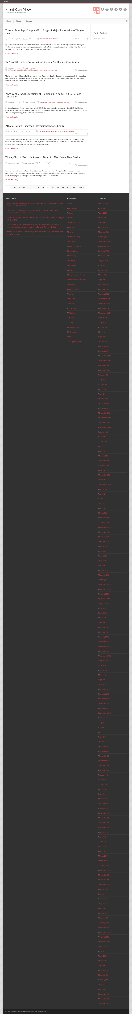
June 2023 (103, 384)
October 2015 (104, 822)
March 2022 (103, 456)
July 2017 (102, 722)
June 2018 (103, 670)
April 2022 (102, 451)
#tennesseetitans (54, 163)
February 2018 (104, 689)
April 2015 (102, 851)
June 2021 (103, 499)
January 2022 (104, 465)
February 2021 (104, 518)
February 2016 (104, 803)
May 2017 (102, 732)
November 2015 (105, 818)
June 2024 (103, 327)
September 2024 (105, 313)
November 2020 (105, 532)
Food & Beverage (74, 237)
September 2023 (105, 370)
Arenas (70, 213)
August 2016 (103, 775)
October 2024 (104, 308)
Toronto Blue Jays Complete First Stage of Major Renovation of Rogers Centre (44, 32)
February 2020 (104, 575)
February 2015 (104, 861)
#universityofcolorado (62, 102)
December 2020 (105, 527)
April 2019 (102, 622)
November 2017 (105, 703)
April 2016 (102, 794)
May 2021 (102, 503)
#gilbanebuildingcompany (31, 70)
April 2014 (102, 908)
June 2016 (103, 784)
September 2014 (105, 884)
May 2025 (102, 275)
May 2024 (102, 332)
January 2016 (104, 808)
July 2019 (102, 608)
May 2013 (102, 961)
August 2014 (103, 889)
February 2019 (104, 632)
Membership (72, 265)
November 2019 (105, 589)
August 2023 (103, 375)
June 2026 (103, 213)
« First (14, 187)
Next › (74, 187)
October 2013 (104, 937)
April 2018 (102, 680)
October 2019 (104, 594)
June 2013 (103, 956)
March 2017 (103, 741)
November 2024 (105, 303)
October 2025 (104, 251)
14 (63, 187)
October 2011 (104, 1003)
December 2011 (105, 994)
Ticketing (71, 313)
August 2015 (103, 832)
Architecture (72, 208)
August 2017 (103, 718)
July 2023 (102, 379)
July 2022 (102, 437)
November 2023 (105, 360)
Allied (70, 203)
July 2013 (102, 951)
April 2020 (102, 565)
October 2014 (104, 880)
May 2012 (102, 984)
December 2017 (105, 699)
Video (70, 337)
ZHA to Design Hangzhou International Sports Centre (34, 125)
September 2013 (105, 941)
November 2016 (105, 761)
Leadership (72, 256)
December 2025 (105, 241)
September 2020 (105, 541)
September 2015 (105, 827)
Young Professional (75, 341)
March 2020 (103, 570)
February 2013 (104, 975)
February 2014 (104, 918)
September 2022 (105, 427)
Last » (81, 187)
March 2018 (103, 684)
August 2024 (103, 318)
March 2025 (103, 284)
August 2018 (103, 660)
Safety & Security (74, 289)
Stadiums (71, 298)
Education (71, 227)
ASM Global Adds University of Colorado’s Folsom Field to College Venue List (43, 95)
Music (70, 270)
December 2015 (105, 813)
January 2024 (104, 351)
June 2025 (103, 270)
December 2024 (105, 298)
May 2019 (102, 618)
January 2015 (104, 865)
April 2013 (102, 965)
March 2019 (103, 627)
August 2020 (103, 546)
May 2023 (102, 389)
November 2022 (105, 418)
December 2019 (105, 584)
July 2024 (102, 322)
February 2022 (104, 460)
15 (68, 187)
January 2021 (104, 522)
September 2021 (105, 484)
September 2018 (105, 656)
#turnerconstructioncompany (48, 70)
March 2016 (103, 799)
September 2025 (105, 256)
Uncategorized (73, 327)
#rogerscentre (44, 38)
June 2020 (103, 556)
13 (58, 187)
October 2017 (104, 708)
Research (71, 284)
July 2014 (102, 894)
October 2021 (104, 479)
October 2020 (104, 537)
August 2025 (103, 260)
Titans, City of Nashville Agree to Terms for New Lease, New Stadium (43, 157)
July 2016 (102, 780)
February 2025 (104, 289)
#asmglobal (43, 102)
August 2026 (103, 203)
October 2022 (104, 422)
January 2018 (104, 694)
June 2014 (103, 899)
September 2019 (105, 599)
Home (8, 21)
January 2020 (104, 580)
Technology (72, 308)
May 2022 (102, 446)
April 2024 (102, 337)
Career (70, 218)
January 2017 (104, 751)
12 (53, 187)
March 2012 (103, 989)
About (18, 21)
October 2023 (104, 365)
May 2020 (102, 560)
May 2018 (102, 675)
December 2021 (105, 470)
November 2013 (105, 932)
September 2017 (105, 713)
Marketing (71, 260)
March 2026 (103, 227)
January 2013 (104, 980)
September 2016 (105, 770)
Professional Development (77, 279)
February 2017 (104, 746)
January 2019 (104, 637)
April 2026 (102, 222)
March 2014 (103, 913)
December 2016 (105, 756)
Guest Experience (74, 246)
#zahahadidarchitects (67, 131)
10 (43, 187)
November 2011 (105, 999)
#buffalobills (19, 70)
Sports (70, 294)
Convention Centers (75, 222)
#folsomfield (51, 102)
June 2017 (103, 727)
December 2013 (105, 927)
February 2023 (104, 403)
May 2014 (102, 903)
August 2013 (103, 946)
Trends (70, 322)
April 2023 (102, 394)
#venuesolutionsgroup (66, 163)
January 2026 (104, 237)
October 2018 (104, 651)
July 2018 (102, 665)
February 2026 (104, 232)
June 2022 (103, 441)
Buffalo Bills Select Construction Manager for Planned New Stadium (43, 62)
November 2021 (105, 475)
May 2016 (102, 789)
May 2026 (102, 218)
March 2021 (103, 513)
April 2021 (102, 508)
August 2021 (103, 489)
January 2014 (104, 922)
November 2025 (105, 246)
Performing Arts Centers (76, 275)
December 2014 (105, 870)
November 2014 (105, 875)
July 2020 (102, 551)
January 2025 (104, 294)
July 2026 (102, 208)
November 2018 (105, 646)
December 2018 (105, 641)
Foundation (72, 241)
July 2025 (102, 265)
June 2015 (103, 841)
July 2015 (102, 837)
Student (71, 303)
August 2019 (103, 603)
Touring (71, 318)
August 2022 (103, 432)
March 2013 (103, 970)
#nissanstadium (43, 163)
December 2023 (105, 356)
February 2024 (104, 346)
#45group (11, 70)
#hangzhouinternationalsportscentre (50, 131)
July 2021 (102, 494)
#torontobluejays (54, 38)
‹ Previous (22, 187)
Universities (72, 332)
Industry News (73, 251)
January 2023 (104, 408)
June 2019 (103, 613)
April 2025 (102, 279)
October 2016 (104, 765)
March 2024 (103, 341)
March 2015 (103, 856)
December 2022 (105, 413)
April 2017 (102, 737)
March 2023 (103, 399)
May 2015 (102, 846)
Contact (5, 1)
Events (70, 232)
